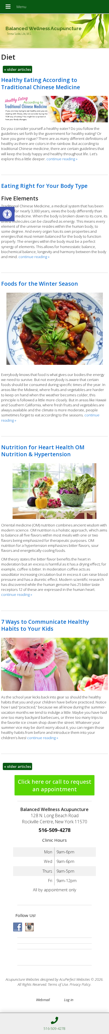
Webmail (43, 999)
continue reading (61, 158)
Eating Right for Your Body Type (44, 186)
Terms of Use (58, 984)
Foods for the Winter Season (39, 283)
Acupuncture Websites (22, 979)
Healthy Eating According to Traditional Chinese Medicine (40, 83)
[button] (7, 214)
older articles (17, 69)
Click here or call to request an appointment (54, 785)
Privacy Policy (80, 984)
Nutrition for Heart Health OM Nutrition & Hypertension (42, 450)
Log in (68, 999)
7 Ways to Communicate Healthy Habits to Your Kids (45, 625)
